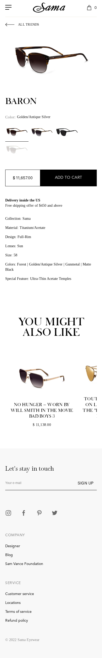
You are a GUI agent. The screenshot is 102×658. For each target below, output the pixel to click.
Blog (9, 555)
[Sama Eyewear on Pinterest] (39, 513)
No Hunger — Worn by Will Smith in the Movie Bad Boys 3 (41, 410)
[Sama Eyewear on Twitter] (55, 513)
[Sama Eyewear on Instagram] (8, 513)
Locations (13, 603)
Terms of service (18, 612)
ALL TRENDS (28, 24)
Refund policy (16, 620)
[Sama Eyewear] (49, 8)
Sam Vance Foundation (24, 564)
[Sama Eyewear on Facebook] (24, 513)
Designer (12, 546)
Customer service (19, 594)
